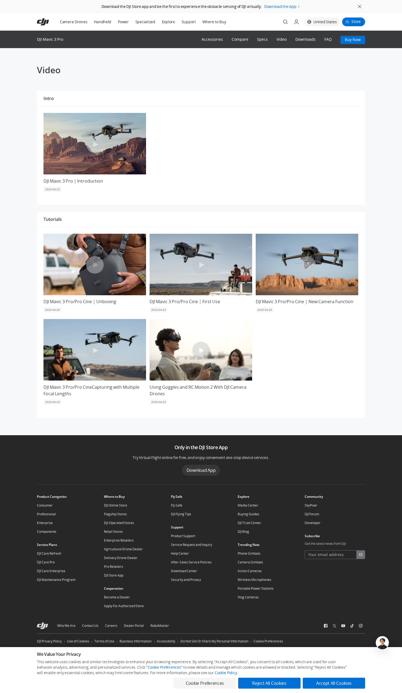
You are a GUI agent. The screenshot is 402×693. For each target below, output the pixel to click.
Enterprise (45, 523)
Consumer (45, 505)
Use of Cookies (78, 641)
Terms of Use (104, 641)
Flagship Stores (115, 514)
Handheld (102, 21)
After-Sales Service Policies (191, 562)
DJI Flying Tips (181, 514)
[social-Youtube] (343, 626)
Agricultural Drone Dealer (123, 549)
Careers (111, 625)
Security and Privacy (186, 579)
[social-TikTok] (352, 626)
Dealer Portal (134, 625)
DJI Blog (243, 531)
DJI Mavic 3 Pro (50, 39)
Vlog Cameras (248, 597)
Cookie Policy (226, 672)
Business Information (136, 641)
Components (46, 531)
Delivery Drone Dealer (121, 557)
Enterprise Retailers (119, 540)
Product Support (183, 536)
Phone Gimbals (249, 553)
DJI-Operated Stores (119, 523)
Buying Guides (248, 514)
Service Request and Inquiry (191, 544)
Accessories (212, 39)
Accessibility (166, 641)
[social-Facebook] (326, 626)
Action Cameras (250, 571)
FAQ (328, 39)
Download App (201, 470)
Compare (240, 39)
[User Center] (296, 21)
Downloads (305, 39)
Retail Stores (113, 531)
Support (189, 21)
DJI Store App (113, 575)
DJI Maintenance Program (56, 579)
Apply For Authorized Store (124, 606)
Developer (313, 523)
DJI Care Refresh (49, 553)
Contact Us (90, 625)
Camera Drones (73, 21)
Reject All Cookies (269, 683)
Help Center (180, 553)
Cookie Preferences (268, 641)
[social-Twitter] (334, 626)
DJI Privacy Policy (49, 641)
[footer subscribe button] (360, 554)
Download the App (280, 6)
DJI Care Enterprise (51, 571)
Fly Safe (176, 505)
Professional (46, 514)
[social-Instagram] (361, 626)
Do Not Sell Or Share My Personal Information (214, 641)
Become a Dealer (117, 597)
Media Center (248, 505)
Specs (262, 39)
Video (281, 39)
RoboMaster (159, 625)
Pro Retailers (113, 566)
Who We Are (66, 625)
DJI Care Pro (46, 562)
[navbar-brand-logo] (49, 22)
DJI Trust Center (249, 523)
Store (356, 21)
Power (123, 21)
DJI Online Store (115, 505)
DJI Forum (312, 514)
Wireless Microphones (254, 579)
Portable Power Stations (255, 588)
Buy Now (353, 39)
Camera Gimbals (250, 562)
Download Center (184, 571)
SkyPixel (311, 505)
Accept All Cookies (334, 683)
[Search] (285, 21)
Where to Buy (214, 21)
